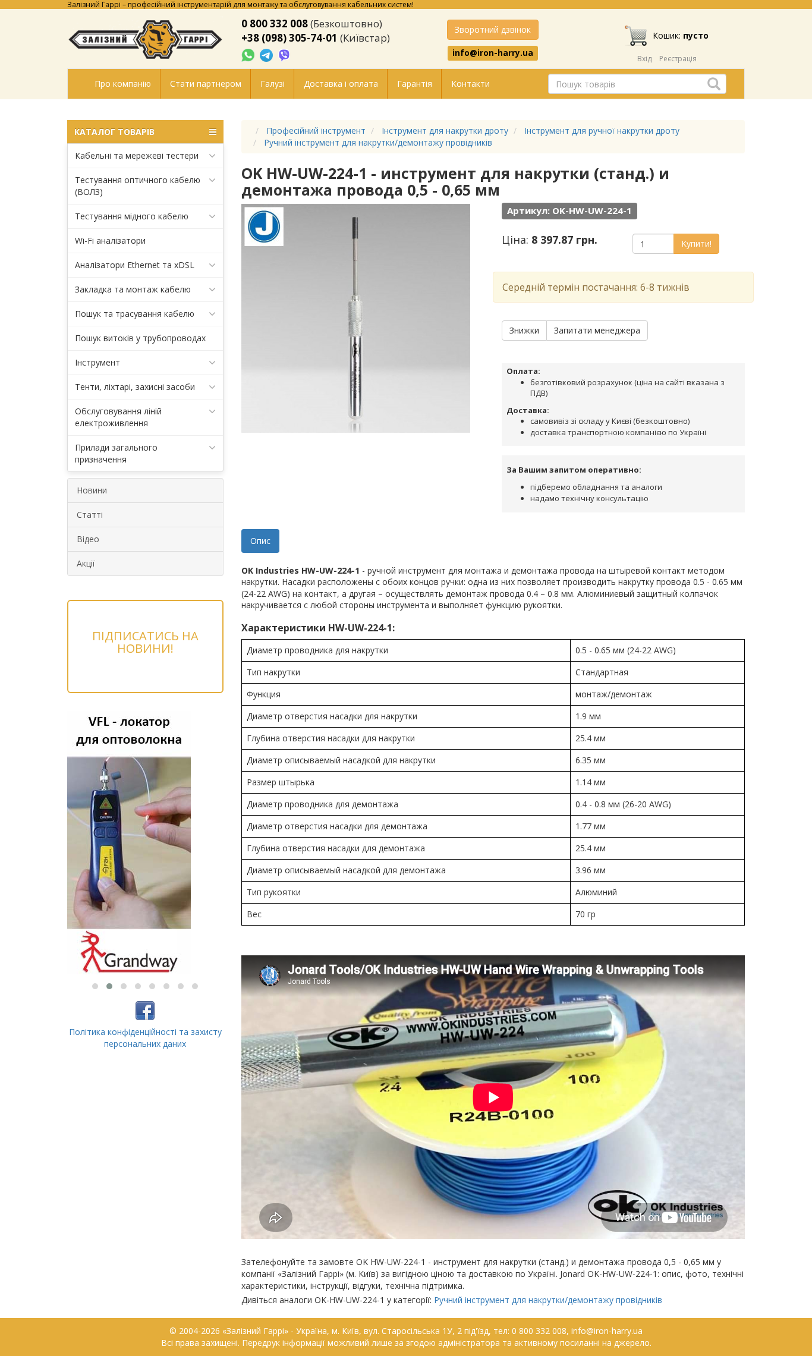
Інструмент (97, 362)
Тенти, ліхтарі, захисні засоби (135, 386)
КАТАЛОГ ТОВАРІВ (114, 131)
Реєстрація (678, 59)
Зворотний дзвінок (493, 29)
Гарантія (414, 83)
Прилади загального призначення (116, 453)
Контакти (470, 83)
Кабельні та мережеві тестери (137, 155)
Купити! (696, 243)
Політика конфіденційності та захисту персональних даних (145, 1037)
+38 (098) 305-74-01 (289, 38)
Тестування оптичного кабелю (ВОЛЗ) (137, 185)
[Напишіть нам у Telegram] (267, 54)
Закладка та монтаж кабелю (133, 289)
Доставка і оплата (341, 83)
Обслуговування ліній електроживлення (118, 417)
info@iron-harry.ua (492, 53)
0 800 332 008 (274, 23)
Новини (92, 490)
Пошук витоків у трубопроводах (140, 338)
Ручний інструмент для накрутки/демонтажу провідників (548, 1299)
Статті (90, 514)
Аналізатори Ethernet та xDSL (134, 264)
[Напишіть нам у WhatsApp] (249, 54)
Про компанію (123, 83)
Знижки (524, 330)
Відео (88, 539)
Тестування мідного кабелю (131, 216)
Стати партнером (205, 83)
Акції (86, 563)
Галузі (272, 83)
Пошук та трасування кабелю (134, 313)
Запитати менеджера (597, 330)
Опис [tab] (260, 540)
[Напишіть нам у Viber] (284, 54)
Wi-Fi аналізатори (110, 240)
